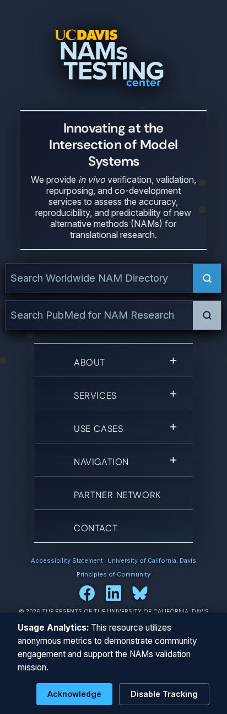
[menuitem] (113, 361)
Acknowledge (74, 694)
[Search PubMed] (207, 315)
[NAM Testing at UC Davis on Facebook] (87, 593)
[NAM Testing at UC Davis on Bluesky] (140, 593)
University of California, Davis (151, 560)
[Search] (207, 278)
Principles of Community (113, 574)
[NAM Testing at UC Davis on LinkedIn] (113, 593)
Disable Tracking (164, 694)
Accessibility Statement (67, 560)
